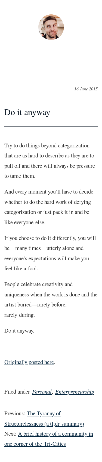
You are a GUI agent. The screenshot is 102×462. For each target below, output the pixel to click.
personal (42, 391)
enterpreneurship (74, 391)
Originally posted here (29, 362)
